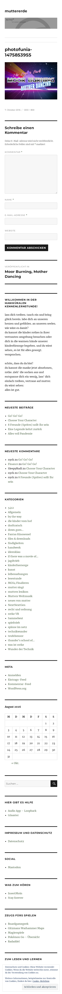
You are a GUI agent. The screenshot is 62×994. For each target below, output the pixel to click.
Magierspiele (16, 932)
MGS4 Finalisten (18, 582)
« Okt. (15, 763)
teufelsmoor (15, 635)
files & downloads (19, 538)
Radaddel (14, 941)
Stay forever (15, 897)
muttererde (16, 11)
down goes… (16, 529)
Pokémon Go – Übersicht (24, 937)
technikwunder (17, 631)
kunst (11, 569)
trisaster (13, 815)
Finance (13, 464)
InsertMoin (15, 893)
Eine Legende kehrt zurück (25, 429)
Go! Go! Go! (15, 415)
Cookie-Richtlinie (41, 981)
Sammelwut (15, 618)
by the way (14, 516)
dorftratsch (15, 525)
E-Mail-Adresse (16, 215)
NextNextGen (16, 605)
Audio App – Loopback (22, 810)
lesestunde (15, 578)
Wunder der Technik (21, 649)
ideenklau (14, 552)
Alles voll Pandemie (20, 433)
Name (9, 199)
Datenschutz (16, 841)
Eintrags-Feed (17, 679)
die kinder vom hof (20, 521)
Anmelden (14, 675)
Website (10, 230)
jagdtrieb (13, 560)
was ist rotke (16, 644)
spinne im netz (17, 627)
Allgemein (14, 512)
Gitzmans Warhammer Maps (26, 928)
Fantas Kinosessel (19, 534)
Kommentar (13, 152)
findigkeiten (16, 543)
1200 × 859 (29, 110)
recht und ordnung (20, 609)
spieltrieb (14, 622)
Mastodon (14, 867)
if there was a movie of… (23, 556)
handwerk (14, 547)
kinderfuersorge (18, 565)
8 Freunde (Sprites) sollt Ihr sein (28, 424)
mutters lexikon (18, 591)
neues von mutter (19, 600)
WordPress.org (17, 688)
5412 (11, 507)
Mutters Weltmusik (20, 596)
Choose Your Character (22, 420)
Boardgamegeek (18, 923)
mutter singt (16, 587)
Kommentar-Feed (19, 684)
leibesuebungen (18, 574)
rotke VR (13, 613)
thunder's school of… (21, 640)
